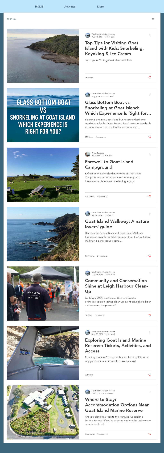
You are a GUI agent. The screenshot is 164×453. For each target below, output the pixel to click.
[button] (153, 19)
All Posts (11, 19)
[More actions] (151, 35)
